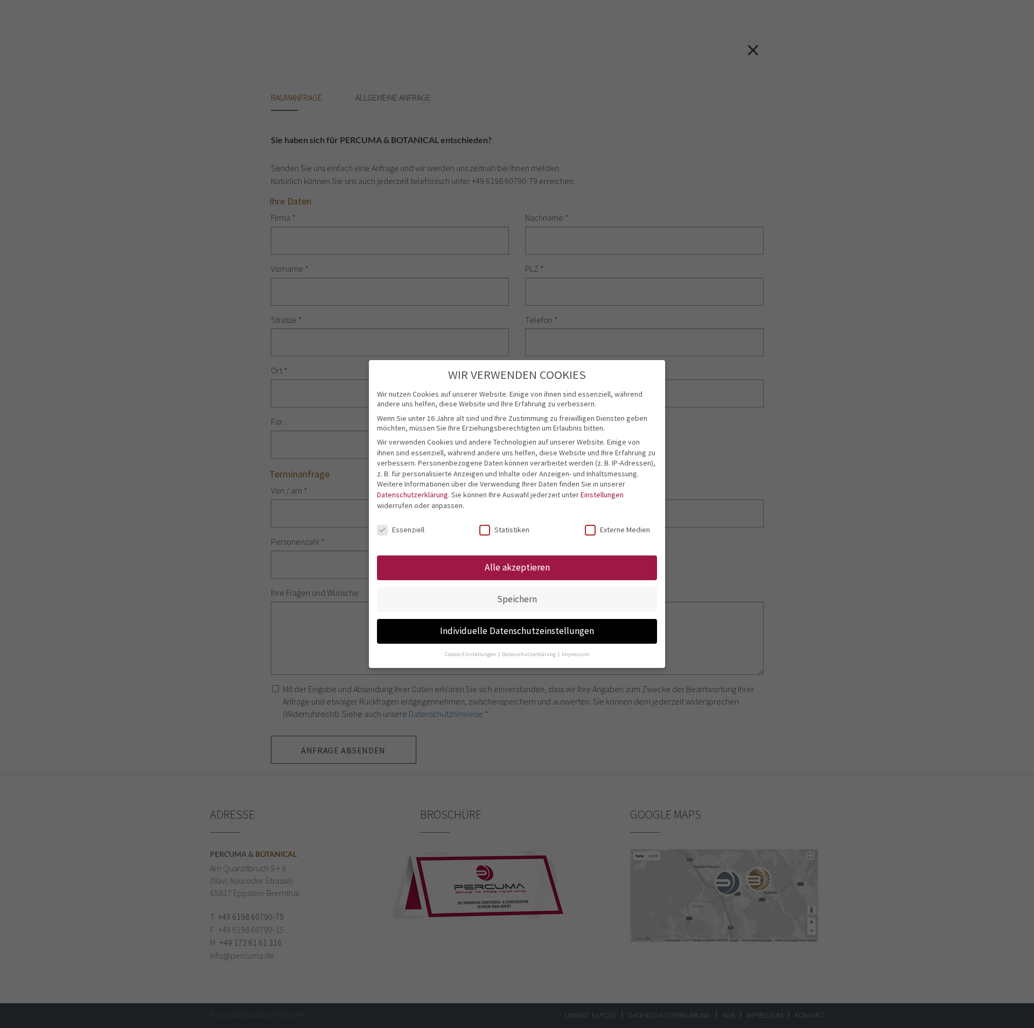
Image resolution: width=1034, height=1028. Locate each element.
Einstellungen (602, 494)
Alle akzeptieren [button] (517, 567)
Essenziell (408, 529)
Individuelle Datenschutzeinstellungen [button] (517, 631)
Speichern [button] (517, 599)
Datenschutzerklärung (412, 494)
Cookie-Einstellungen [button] (471, 654)
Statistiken (511, 529)
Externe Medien (625, 529)
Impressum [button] (576, 654)
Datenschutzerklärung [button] (529, 654)
